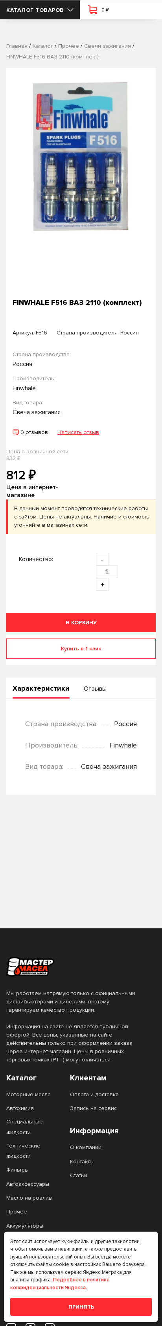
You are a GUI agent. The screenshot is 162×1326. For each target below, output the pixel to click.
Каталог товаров (35, 10)
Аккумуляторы (24, 1226)
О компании (85, 1147)
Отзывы (95, 689)
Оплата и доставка (94, 1094)
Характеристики (41, 688)
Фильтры (17, 1169)
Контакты (82, 1161)
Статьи (78, 1175)
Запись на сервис (93, 1108)
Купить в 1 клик (81, 648)
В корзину (81, 622)
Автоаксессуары (27, 1184)
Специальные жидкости (24, 1126)
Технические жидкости (23, 1150)
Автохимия (20, 1108)
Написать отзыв (78, 432)
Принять (81, 1306)
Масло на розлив (29, 1198)
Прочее (16, 1211)
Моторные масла (28, 1094)
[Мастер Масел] (74, 967)
